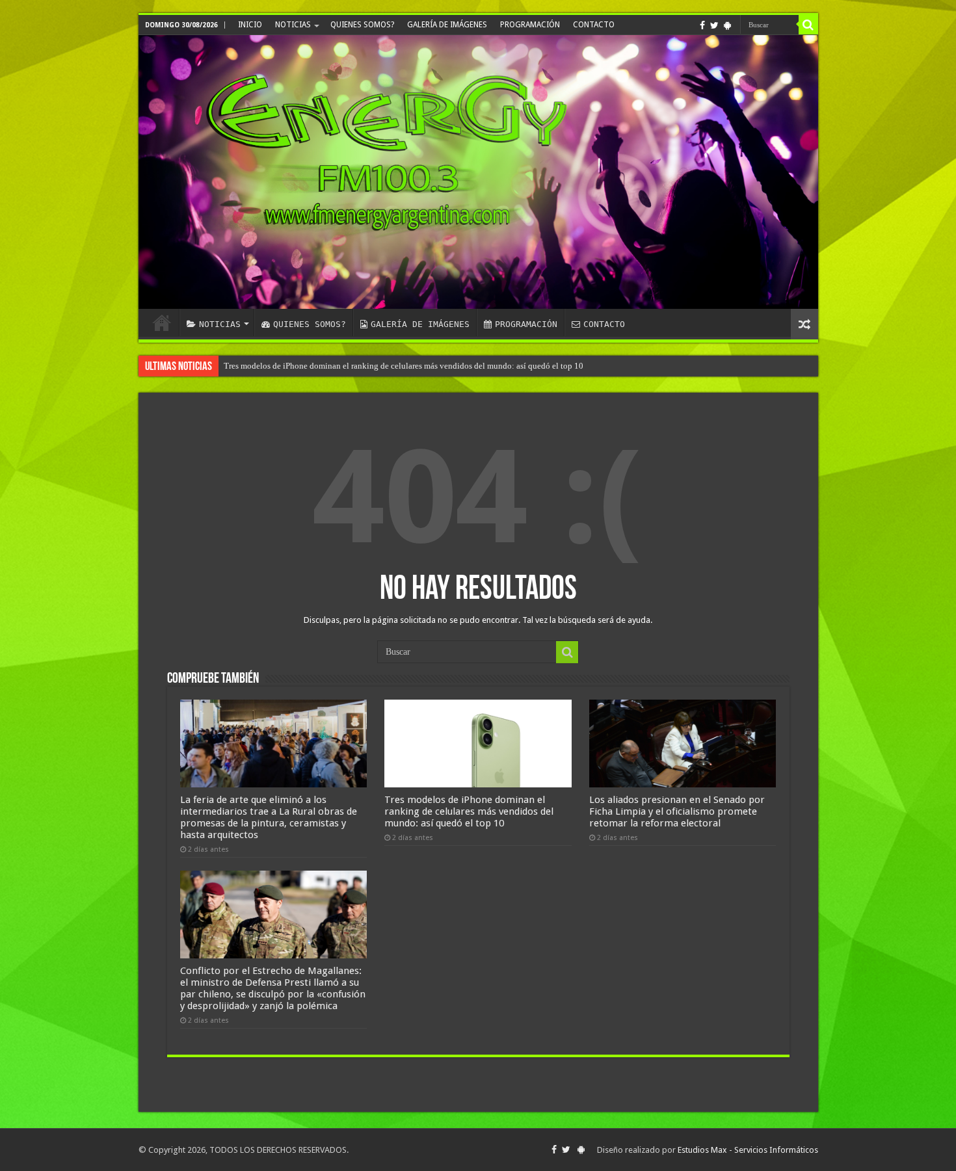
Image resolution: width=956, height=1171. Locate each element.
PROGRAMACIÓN (530, 24)
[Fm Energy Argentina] (478, 172)
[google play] (727, 25)
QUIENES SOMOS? (362, 24)
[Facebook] (702, 25)
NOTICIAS (293, 24)
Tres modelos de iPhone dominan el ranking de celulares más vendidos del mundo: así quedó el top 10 (403, 366)
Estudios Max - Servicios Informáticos (748, 1150)
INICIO (250, 24)
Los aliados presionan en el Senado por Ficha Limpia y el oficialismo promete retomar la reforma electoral (677, 811)
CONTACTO (594, 24)
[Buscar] (808, 24)
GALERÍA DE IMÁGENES (447, 24)
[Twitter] (714, 25)
